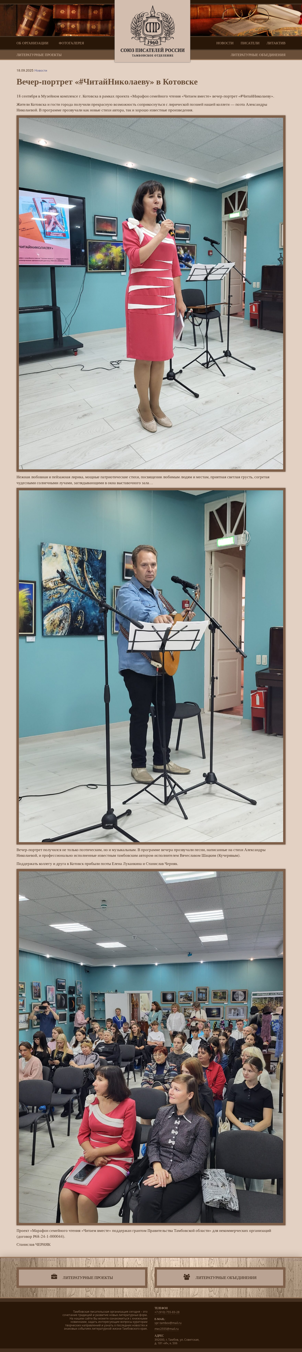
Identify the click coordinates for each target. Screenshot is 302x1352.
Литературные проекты (39, 54)
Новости (225, 43)
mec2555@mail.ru (167, 1329)
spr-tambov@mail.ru (168, 1323)
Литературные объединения (258, 54)
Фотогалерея (71, 43)
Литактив (276, 43)
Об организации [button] (33, 43)
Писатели (250, 43)
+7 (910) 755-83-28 (167, 1312)
